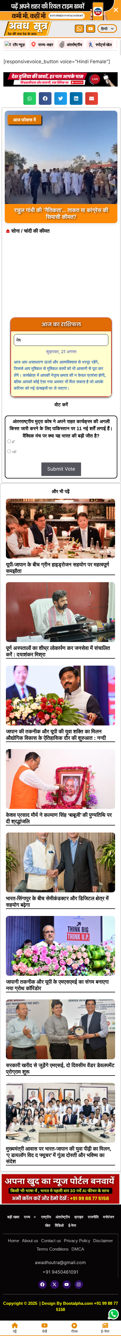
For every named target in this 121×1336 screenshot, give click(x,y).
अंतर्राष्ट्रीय (62, 1217)
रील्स (74, 1331)
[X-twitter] (54, 1284)
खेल (47, 1225)
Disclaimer (103, 1240)
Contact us (51, 1240)
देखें (44, 1331)
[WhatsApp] (79, 29)
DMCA (77, 1249)
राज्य (27, 1217)
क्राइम (78, 1217)
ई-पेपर (72, 1225)
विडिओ (59, 1225)
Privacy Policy (77, 1240)
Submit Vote (61, 469)
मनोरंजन (108, 1217)
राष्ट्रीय (46, 1217)
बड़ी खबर (13, 1217)
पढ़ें (15, 1331)
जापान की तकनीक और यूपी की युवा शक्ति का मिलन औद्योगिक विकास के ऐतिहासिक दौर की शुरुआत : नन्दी (56, 735)
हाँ (12, 442)
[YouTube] (90, 29)
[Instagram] (79, 1284)
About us (30, 1240)
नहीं (13, 452)
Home (13, 1240)
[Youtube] (66, 1284)
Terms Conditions (53, 1249)
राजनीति (93, 1217)
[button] (29, 98)
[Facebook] (42, 1284)
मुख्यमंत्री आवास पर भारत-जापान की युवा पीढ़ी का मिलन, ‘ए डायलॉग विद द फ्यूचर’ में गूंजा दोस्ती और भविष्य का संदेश (58, 1155)
